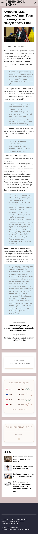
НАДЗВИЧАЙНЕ (22, 519)
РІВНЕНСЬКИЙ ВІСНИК (15, 3)
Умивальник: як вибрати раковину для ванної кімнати (23, 459)
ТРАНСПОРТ (15, 523)
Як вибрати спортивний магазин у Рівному (23, 467)
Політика (4, 521)
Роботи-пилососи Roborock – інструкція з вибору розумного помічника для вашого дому (22, 487)
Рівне (12, 519)
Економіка (13, 521)
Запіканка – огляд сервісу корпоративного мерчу (23, 475)
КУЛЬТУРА (5, 523)
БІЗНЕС (22, 521)
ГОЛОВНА (5, 519)
